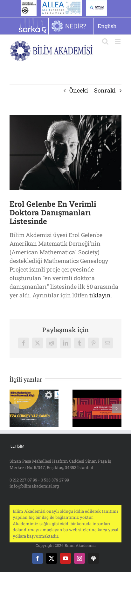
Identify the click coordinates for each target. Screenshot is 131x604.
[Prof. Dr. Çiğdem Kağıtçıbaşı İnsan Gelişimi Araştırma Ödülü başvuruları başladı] (96, 393)
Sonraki (105, 90)
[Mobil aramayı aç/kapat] (105, 41)
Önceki (78, 90)
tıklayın (100, 295)
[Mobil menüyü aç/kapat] (118, 41)
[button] (14, 408)
